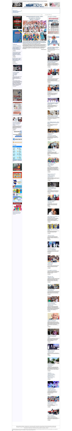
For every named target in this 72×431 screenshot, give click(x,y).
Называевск (15, 146)
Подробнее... (49, 66)
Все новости (15, 63)
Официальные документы (33, 1)
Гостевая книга (39, 1)
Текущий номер (14, 1)
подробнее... (14, 56)
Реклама (28, 1)
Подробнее (49, 393)
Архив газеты (20, 1)
